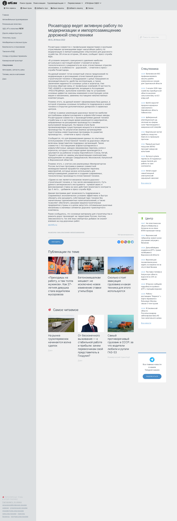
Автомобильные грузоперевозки (15, 19)
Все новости (146, 183)
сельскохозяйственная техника (14, 505)
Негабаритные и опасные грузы (14, 42)
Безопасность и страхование (13, 47)
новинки (5, 508)
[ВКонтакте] (118, 241)
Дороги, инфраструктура (12, 33)
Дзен (4, 79)
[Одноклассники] (122, 241)
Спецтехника (7, 65)
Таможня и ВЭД (8, 51)
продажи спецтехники (19, 516)
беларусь (6, 516)
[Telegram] (132, 241)
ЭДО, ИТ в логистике (10, 29)
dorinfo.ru (52, 225)
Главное (5, 15)
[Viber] (125, 241)
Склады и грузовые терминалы (14, 56)
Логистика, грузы (9, 38)
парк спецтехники (9, 514)
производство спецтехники (13, 511)
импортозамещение (77, 232)
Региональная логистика (11, 24)
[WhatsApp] (129, 241)
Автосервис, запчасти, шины (13, 70)
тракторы (21, 514)
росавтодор (52, 232)
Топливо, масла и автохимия (13, 74)
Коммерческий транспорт (12, 61)
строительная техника (18, 508)
